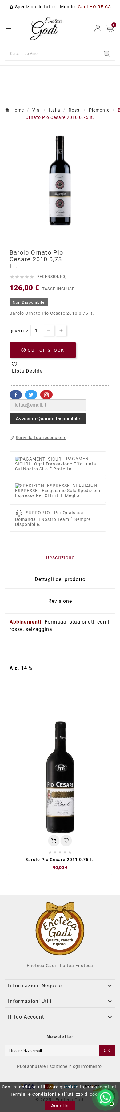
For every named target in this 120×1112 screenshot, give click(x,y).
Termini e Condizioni (33, 1094)
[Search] (107, 53)
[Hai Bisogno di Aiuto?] (104, 1096)
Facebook (16, 394)
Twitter (31, 394)
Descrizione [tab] (60, 557)
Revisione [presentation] (60, 601)
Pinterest (46, 394)
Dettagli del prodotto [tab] (60, 579)
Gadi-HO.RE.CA (94, 6)
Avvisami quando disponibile (48, 419)
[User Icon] (97, 28)
